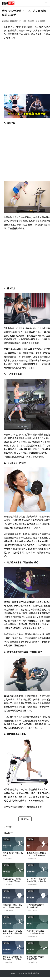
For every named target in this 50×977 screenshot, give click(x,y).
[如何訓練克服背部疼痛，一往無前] (37, 896)
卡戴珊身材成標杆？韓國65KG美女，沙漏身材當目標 (13, 958)
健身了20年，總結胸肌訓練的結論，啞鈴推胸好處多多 (36, 880)
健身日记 (5, 21)
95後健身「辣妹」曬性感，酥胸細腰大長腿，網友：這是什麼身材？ (12, 906)
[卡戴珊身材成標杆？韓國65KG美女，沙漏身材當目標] (13, 948)
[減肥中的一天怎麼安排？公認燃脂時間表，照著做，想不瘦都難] (37, 922)
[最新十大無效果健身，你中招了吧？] (37, 948)
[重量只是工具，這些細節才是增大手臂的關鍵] (13, 922)
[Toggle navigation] (46, 3)
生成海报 (9, 827)
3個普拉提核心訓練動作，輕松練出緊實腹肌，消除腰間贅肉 (12, 880)
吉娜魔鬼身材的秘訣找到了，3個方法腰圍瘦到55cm (37, 854)
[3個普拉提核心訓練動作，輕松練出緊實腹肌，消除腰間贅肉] (13, 870)
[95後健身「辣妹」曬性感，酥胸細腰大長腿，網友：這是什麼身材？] (13, 896)
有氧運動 (31, 21)
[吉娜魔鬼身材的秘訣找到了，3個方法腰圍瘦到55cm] (37, 844)
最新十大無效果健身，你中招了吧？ (36, 958)
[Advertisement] (25, 67)
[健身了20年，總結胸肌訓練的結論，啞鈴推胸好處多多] (37, 870)
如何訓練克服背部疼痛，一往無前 (35, 906)
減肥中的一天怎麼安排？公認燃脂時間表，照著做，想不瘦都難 (36, 932)
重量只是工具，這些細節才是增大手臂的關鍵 (12, 932)
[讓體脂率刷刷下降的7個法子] (13, 844)
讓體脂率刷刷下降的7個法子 (13, 854)
